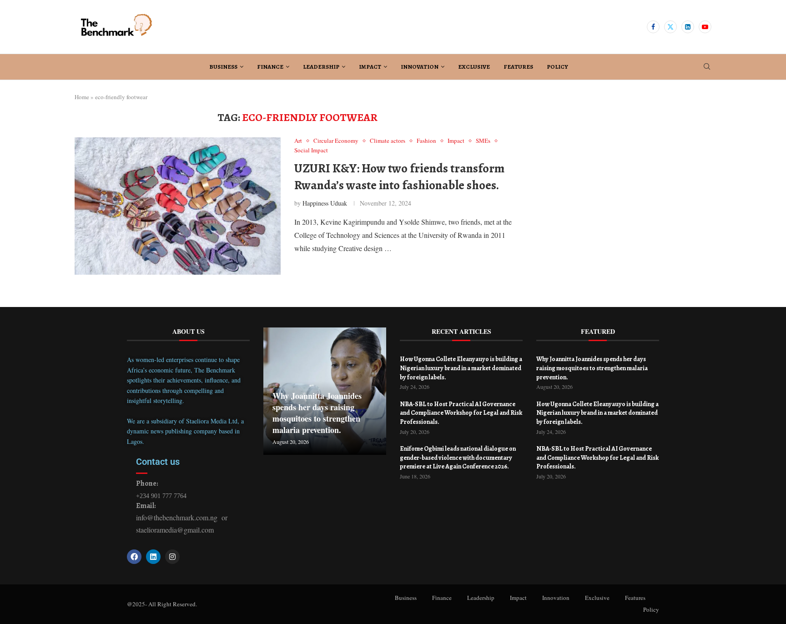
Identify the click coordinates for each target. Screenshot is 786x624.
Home (82, 97)
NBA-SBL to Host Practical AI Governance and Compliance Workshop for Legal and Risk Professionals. (461, 413)
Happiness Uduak (324, 203)
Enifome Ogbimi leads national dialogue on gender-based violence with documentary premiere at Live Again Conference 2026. (458, 457)
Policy (557, 66)
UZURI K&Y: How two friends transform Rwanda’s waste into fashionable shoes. (399, 176)
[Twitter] (670, 26)
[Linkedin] (687, 26)
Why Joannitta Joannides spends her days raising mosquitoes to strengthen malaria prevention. (317, 413)
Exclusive (474, 66)
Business (223, 66)
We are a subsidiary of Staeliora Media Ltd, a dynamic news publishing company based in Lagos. (185, 431)
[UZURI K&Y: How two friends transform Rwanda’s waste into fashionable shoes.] (178, 206)
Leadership (321, 66)
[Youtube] (705, 26)
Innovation (419, 66)
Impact (370, 66)
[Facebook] (653, 26)
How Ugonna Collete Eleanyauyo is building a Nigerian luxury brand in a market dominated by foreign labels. (461, 368)
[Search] (706, 67)
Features (518, 66)
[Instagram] (172, 556)
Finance (270, 66)
